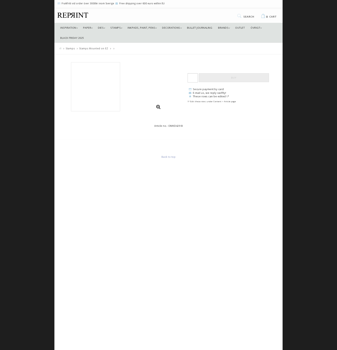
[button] (158, 107)
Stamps (115, 27)
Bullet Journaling (199, 27)
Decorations (171, 27)
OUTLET (240, 27)
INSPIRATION (68, 27)
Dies (101, 27)
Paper (87, 27)
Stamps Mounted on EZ (93, 48)
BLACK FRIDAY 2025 (72, 38)
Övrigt (255, 27)
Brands (223, 27)
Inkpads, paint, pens (141, 27)
